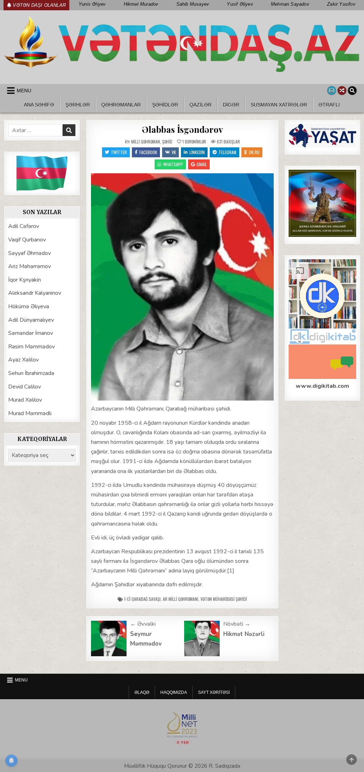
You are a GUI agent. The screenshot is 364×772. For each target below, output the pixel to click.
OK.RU (254, 152)
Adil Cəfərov (23, 226)
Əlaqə (141, 692)
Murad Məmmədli (30, 413)
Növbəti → (236, 624)
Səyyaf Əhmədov (29, 253)
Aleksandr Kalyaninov (34, 293)
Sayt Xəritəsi (214, 692)
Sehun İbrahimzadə (31, 373)
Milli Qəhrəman (145, 141)
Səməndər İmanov (30, 333)
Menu (24, 90)
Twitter (119, 152)
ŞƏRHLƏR (77, 105)
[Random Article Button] (342, 90)
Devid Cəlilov (24, 387)
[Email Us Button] (331, 90)
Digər (231, 105)
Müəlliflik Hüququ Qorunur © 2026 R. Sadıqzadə (182, 766)
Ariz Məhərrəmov (29, 266)
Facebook (148, 152)
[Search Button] (352, 90)
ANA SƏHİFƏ (39, 105)
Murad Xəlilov (25, 400)
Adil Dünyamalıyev (31, 320)
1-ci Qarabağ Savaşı (142, 599)
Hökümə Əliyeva (28, 306)
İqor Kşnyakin (24, 280)
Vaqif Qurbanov (27, 240)
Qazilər (200, 105)
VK (174, 152)
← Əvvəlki (143, 624)
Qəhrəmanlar (121, 105)
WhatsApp (173, 164)
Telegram (227, 152)
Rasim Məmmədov (31, 346)
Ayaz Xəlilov (23, 360)
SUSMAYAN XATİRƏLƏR (279, 105)
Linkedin (197, 152)
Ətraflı (329, 105)
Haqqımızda (173, 692)
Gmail (202, 164)
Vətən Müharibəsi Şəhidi (223, 599)
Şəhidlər (165, 105)
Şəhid (167, 141)
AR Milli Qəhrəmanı (180, 599)
